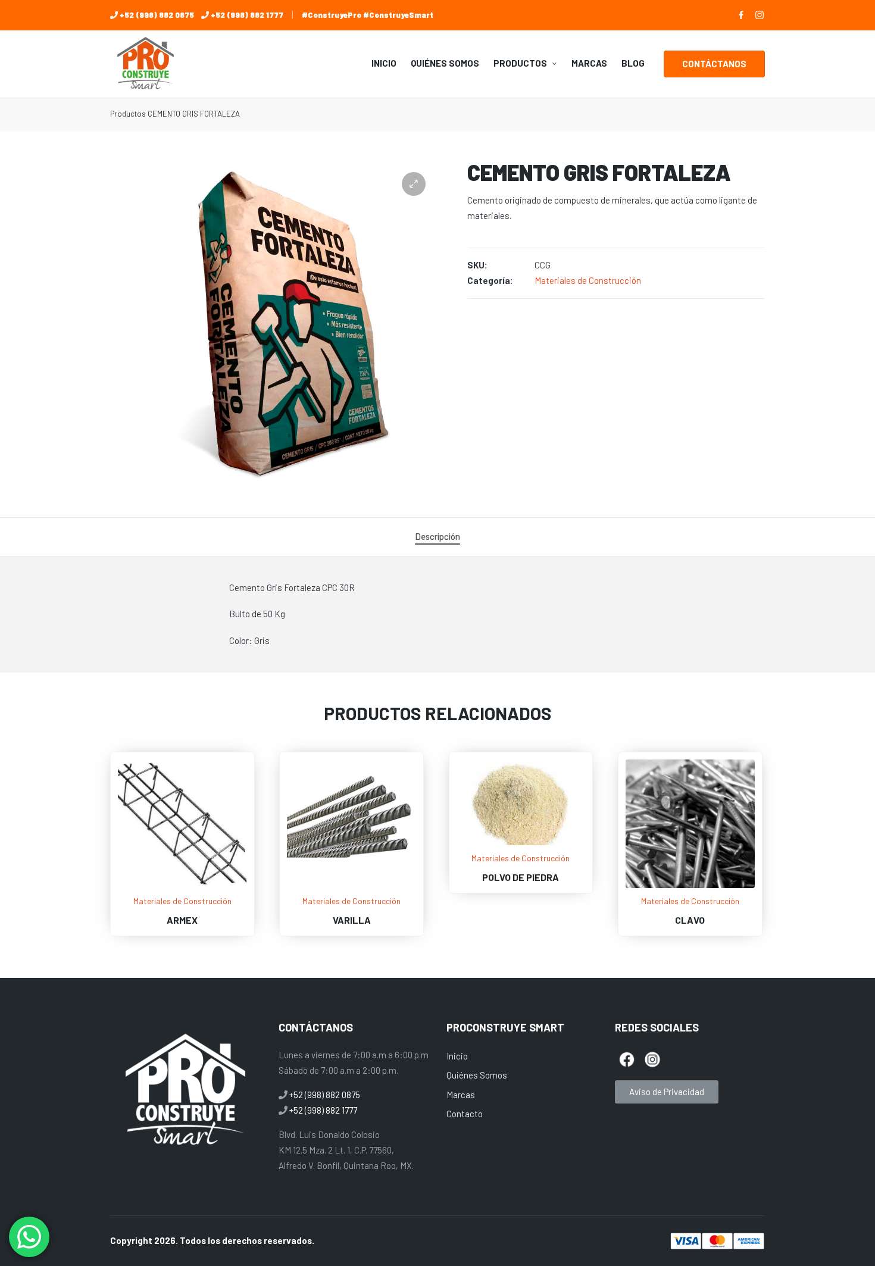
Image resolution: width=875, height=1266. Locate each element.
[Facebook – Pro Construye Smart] (741, 15)
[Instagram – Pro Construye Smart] (759, 15)
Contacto (464, 1113)
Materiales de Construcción (588, 280)
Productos (128, 113)
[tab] (437, 537)
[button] (714, 64)
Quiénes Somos (476, 1075)
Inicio (457, 1056)
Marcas (460, 1094)
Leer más (182, 886)
